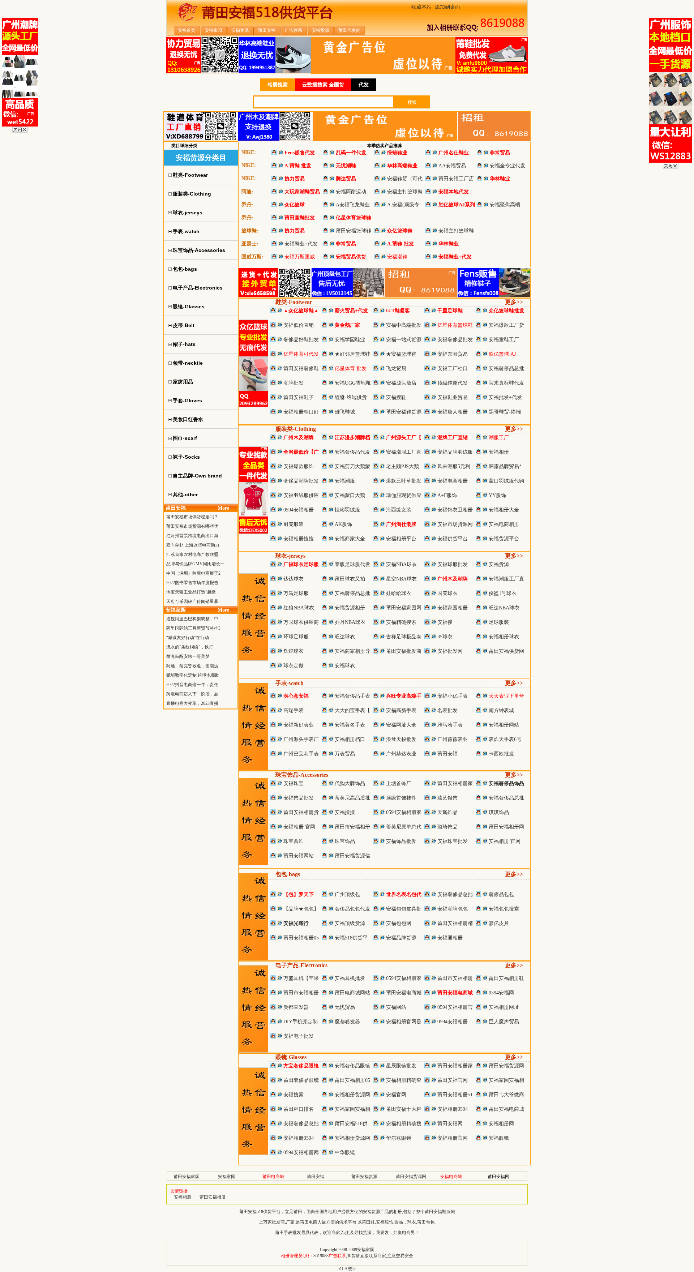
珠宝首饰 (293, 841)
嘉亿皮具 (499, 923)
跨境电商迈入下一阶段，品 (192, 694)
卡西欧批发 (501, 754)
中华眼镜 (345, 1152)
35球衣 (445, 636)
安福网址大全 (401, 725)
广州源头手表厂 (301, 739)
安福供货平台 (452, 538)
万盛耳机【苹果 (301, 978)
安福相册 (499, 452)
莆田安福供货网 (506, 651)
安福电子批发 (298, 1036)
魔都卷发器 (347, 1021)
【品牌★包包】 (301, 909)
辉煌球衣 (293, 651)
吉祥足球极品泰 (403, 636)
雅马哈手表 (450, 725)
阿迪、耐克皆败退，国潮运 (192, 665)
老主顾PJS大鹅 (402, 466)
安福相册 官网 (299, 827)
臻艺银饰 (447, 798)
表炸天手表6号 (505, 739)
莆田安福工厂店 (456, 178)
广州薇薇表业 (452, 739)
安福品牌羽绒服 (455, 452)
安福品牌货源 (401, 938)
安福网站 (396, 1007)
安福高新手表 (401, 710)
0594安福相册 (298, 510)
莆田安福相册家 (455, 783)
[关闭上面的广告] (20, 131)
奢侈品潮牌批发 (301, 481)
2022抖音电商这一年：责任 (192, 684)
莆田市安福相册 (352, 827)
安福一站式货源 (403, 339)
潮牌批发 (293, 383)
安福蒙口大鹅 (350, 495)
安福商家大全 (350, 538)
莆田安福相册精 (455, 923)
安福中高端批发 (403, 325)
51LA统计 (347, 1268)
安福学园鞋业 (350, 339)
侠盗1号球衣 (503, 593)
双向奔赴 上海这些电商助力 (192, 545)
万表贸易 (345, 754)
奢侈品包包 (501, 894)
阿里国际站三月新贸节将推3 (193, 628)
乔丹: (247, 204)
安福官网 (396, 1094)
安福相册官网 (452, 1138)
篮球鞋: (249, 231)
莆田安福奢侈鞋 (301, 368)
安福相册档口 (350, 739)
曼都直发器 (296, 1007)
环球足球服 (296, 636)
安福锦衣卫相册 (455, 510)
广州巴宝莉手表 (301, 754)
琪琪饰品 (499, 812)
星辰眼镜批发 (401, 1065)
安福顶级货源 (350, 923)
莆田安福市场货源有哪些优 (192, 526)
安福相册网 (501, 1123)
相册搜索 (277, 84)
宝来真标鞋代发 (506, 383)
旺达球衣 (345, 636)
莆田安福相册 (213, 1197)
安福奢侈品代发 (352, 452)
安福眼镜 (499, 1138)
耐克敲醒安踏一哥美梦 (188, 656)
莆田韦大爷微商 (506, 1094)
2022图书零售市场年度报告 (192, 582)
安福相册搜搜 (298, 538)
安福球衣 (345, 665)
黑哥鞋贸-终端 (505, 412)
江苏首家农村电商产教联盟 (192, 554)
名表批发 (447, 710)
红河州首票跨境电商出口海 (192, 535)
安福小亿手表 (452, 696)
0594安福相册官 (455, 1007)
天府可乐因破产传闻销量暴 (192, 601)
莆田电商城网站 (352, 992)
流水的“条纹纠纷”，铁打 (189, 647)
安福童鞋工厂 (504, 339)
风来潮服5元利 (453, 466)
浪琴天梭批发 (401, 739)
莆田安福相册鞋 (506, 978)
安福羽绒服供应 (301, 495)
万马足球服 (296, 593)
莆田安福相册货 (301, 812)
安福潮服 (345, 481)
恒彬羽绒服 (347, 510)
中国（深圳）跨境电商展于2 (193, 573)
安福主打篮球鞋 (405, 191)
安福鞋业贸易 (452, 397)
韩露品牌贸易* (505, 466)
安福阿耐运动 (351, 191)
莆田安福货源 (364, 1176)
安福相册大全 (504, 510)
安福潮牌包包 (452, 909)
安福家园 (226, 1176)
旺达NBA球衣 (504, 608)
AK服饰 (343, 524)
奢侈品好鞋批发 (301, 339)
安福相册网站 (504, 725)
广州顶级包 (347, 894)
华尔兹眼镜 (398, 1138)
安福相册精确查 (403, 1080)
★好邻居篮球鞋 (352, 354)
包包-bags (287, 874)
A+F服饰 (447, 495)
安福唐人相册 (452, 412)
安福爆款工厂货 (506, 325)
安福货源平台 (504, 538)
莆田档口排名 (298, 1109)
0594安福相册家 (403, 812)
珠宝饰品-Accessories (301, 775)
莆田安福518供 (351, 1123)
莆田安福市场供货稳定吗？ (192, 516)
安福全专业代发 (507, 165)
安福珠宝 (293, 783)
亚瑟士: (249, 244)
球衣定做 (293, 665)
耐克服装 (293, 524)
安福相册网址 (504, 1007)
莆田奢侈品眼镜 (301, 1080)
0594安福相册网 (301, 1152)
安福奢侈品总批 (506, 368)
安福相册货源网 (352, 1094)
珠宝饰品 (345, 841)
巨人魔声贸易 (504, 1021)
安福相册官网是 (403, 1021)
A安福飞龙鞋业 (353, 204)
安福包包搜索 (504, 909)
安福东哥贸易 (452, 354)
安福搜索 (293, 1094)
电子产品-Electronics (301, 965)
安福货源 (499, 564)
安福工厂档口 (452, 368)
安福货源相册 (350, 608)
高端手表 (293, 710)
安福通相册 (450, 938)
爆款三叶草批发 (403, 481)
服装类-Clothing (295, 429)
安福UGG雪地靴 (353, 383)
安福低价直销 (298, 325)
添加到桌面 (447, 7)
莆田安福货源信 (352, 855)
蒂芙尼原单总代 (403, 827)
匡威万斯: (252, 257)
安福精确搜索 (401, 622)
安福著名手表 (350, 725)
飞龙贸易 (396, 368)
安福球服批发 (452, 564)
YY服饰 (497, 495)
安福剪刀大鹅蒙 (352, 466)
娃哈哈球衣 (398, 593)
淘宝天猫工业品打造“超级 (191, 592)
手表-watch (289, 683)
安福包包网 (398, 923)
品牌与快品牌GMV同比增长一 (195, 563)
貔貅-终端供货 (351, 397)
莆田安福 (447, 754)
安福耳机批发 (350, 978)
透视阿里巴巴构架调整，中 (192, 618)
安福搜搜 (345, 812)
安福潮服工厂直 (403, 452)
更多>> (514, 302)
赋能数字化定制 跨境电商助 (192, 675)
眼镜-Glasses (291, 1057)
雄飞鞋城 (345, 412)
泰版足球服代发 (352, 564)
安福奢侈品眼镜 (352, 1065)
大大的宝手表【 (352, 710)
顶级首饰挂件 (401, 798)
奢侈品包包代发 (352, 909)
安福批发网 (450, 651)
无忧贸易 (345, 1007)
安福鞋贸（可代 (405, 178)
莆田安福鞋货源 (403, 412)
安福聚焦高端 (505, 204)
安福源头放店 (401, 383)
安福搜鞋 (396, 397)
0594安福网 (501, 992)
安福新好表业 (298, 725)
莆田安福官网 (452, 1080)
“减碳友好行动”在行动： (189, 637)
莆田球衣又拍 (350, 579)
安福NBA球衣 (401, 564)
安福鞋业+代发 (301, 244)
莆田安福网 (450, 1123)
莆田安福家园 (187, 1176)
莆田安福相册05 (301, 938)
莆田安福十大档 (403, 1109)
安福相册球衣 (504, 636)
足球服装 (499, 622)
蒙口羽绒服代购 (506, 481)
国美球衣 (447, 593)
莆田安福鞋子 (298, 397)
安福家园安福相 (506, 1080)
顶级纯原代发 (452, 383)
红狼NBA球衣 (298, 608)
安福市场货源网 (455, 524)
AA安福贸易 (452, 165)
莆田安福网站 (298, 855)
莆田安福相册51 (455, 1094)
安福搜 (445, 622)
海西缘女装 (398, 510)
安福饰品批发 (298, 798)
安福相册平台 (401, 538)
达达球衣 (293, 579)
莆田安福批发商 (403, 651)
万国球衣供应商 (301, 622)
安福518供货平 (351, 938)
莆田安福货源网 (506, 1065)
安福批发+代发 (505, 397)
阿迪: (247, 191)
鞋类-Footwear (293, 302)
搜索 (412, 102)
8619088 (321, 1255)
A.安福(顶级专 (403, 204)
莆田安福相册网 (506, 827)
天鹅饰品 (447, 812)
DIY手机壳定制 (300, 1021)
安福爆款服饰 (298, 466)
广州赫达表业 (401, 754)
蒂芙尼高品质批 (352, 798)
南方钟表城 (501, 710)
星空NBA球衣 (401, 579)
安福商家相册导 (352, 651)
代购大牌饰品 (350, 783)
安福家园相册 (452, 608)
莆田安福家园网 (403, 608)
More (223, 508)
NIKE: (248, 152)
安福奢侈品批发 (455, 339)
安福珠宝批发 (452, 841)
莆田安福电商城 (403, 992)
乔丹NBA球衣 (350, 622)
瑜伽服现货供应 (403, 495)
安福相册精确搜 (403, 1123)
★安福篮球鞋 (401, 354)
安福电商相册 (452, 481)
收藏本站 (421, 7)
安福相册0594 (452, 1109)
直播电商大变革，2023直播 (192, 703)
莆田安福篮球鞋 (353, 231)
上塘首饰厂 (398, 783)
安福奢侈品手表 (352, 696)
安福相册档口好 (301, 412)
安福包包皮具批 (403, 909)
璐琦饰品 (447, 827)
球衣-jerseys (290, 556)
